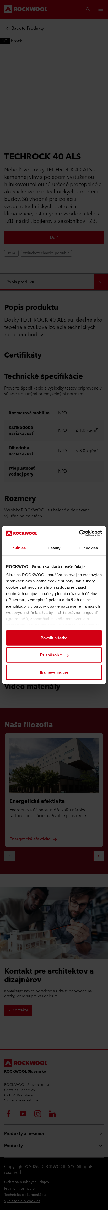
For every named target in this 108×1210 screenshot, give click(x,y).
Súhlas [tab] (19, 547)
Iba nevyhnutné (54, 672)
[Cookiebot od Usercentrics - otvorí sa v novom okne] (79, 533)
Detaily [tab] (54, 547)
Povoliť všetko (54, 637)
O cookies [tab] (88, 547)
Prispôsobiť (51, 655)
